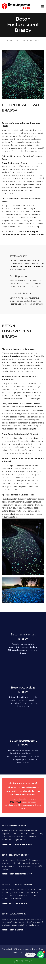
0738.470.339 (15, 802)
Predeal (40, 234)
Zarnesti (32, 234)
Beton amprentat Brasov (23, 636)
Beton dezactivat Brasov (23, 689)
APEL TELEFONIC (24, 961)
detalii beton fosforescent (14, 903)
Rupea (35, 231)
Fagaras (15, 234)
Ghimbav (6, 234)
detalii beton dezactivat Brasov (17, 873)
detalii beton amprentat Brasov (17, 844)
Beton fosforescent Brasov (23, 743)
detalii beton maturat (12, 929)
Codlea (23, 234)
